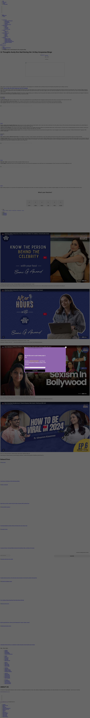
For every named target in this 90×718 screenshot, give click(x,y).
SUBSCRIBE (35, 370)
